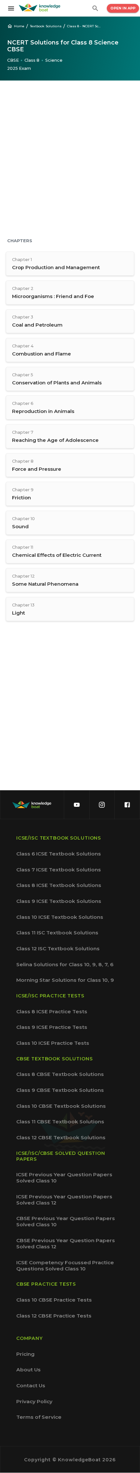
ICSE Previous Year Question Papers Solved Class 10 (64, 1177)
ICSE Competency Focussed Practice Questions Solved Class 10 (65, 1265)
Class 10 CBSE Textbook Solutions (61, 1106)
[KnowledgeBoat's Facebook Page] (127, 804)
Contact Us (30, 1385)
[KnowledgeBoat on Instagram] (102, 804)
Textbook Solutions (46, 26)
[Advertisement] (70, 160)
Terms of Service (39, 1417)
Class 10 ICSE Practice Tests (52, 1043)
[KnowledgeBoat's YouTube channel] (76, 804)
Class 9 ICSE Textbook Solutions (58, 901)
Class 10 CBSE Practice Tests (54, 1300)
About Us (28, 1370)
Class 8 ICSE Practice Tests (51, 1011)
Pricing (25, 1354)
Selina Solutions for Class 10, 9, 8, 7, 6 (64, 964)
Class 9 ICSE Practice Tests (51, 1027)
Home (19, 26)
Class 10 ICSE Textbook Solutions (59, 917)
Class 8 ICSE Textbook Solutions (58, 885)
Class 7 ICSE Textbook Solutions (58, 870)
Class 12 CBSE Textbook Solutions (60, 1137)
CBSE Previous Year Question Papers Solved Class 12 (65, 1243)
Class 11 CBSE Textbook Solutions (60, 1121)
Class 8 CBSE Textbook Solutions (60, 1074)
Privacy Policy (34, 1401)
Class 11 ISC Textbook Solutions (57, 933)
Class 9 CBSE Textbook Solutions (60, 1090)
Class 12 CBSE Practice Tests (53, 1316)
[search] (95, 8)
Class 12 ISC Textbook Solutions (58, 948)
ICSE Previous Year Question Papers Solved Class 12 (64, 1199)
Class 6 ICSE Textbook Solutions (58, 854)
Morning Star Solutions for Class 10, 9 (65, 980)
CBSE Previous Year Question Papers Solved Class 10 (65, 1221)
